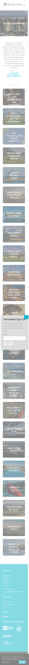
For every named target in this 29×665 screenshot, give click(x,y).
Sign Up (8, 343)
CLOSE (26, 317)
